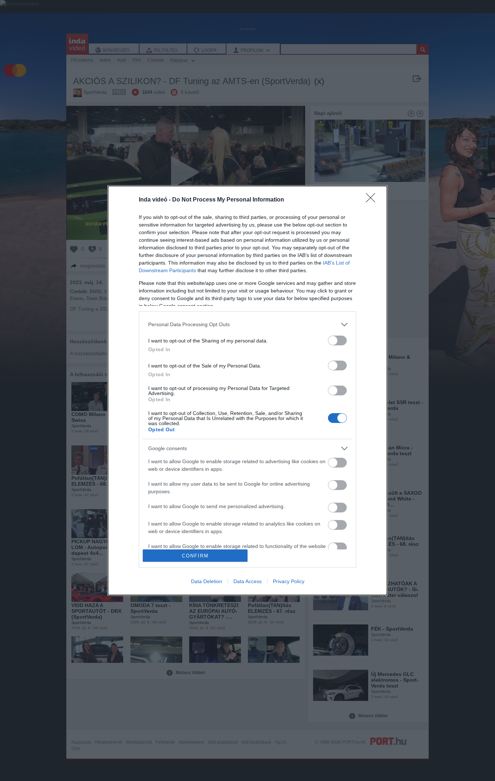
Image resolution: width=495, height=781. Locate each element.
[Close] (373, 200)
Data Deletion (206, 581)
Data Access (247, 581)
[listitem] (247, 324)
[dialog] (247, 390)
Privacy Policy (288, 581)
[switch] (337, 340)
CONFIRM (195, 555)
